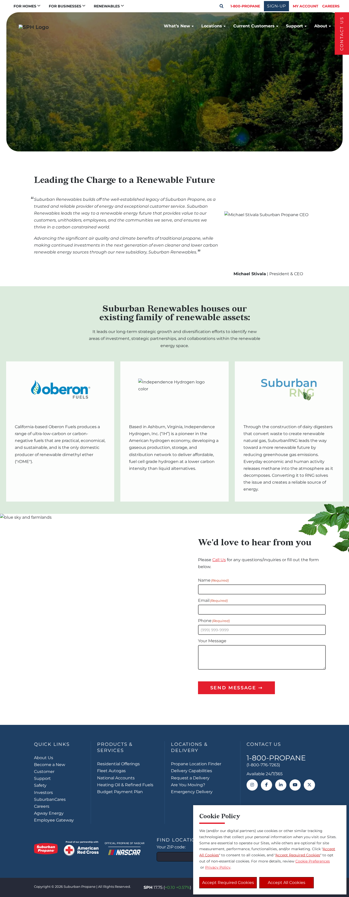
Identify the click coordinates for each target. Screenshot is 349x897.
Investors (43, 792)
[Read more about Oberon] (60, 389)
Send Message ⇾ (236, 688)
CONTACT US (341, 33)
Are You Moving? (188, 784)
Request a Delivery (190, 778)
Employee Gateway (54, 820)
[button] (221, 6)
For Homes (25, 6)
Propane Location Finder (196, 763)
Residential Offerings (118, 763)
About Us (43, 757)
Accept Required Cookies (228, 882)
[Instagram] (252, 785)
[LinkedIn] (280, 785)
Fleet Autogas (111, 770)
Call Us (219, 559)
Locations (211, 26)
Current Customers (254, 26)
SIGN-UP (276, 6)
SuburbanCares (50, 799)
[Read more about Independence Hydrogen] (174, 389)
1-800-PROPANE (245, 6)
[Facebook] (266, 785)
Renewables (107, 6)
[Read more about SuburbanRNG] (288, 389)
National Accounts (116, 778)
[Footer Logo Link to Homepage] (46, 848)
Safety (40, 785)
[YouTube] (295, 785)
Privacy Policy (217, 867)
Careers (331, 6)
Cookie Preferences (312, 861)
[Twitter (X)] (309, 785)
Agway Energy (49, 813)
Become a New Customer (49, 768)
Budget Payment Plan (120, 791)
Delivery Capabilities (191, 770)
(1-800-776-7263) (263, 764)
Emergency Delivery (192, 791)
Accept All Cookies (286, 882)
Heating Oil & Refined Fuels (125, 784)
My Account (305, 6)
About (320, 26)
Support (294, 26)
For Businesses (65, 6)
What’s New (177, 26)
